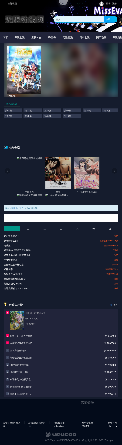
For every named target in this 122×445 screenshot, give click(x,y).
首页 (5, 37)
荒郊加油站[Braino (13, 283)
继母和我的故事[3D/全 (15, 278)
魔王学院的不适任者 (14, 264)
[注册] (14, 207)
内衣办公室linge (18, 350)
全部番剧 (12, 3)
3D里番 (51, 37)
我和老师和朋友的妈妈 (21, 386)
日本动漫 (84, 37)
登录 (108, 3)
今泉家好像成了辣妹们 (21, 343)
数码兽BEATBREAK (13, 274)
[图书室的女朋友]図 (19, 364)
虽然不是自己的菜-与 (20, 393)
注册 (114, 3)
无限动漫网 (24, 19)
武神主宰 (8, 269)
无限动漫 (68, 37)
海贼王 (7, 245)
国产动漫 (101, 37)
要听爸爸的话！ (11, 235)
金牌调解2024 (11, 240)
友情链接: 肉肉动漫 (11, 422)
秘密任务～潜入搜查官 (21, 335)
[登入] (21, 207)
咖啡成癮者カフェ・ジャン (17, 288)
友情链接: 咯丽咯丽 (36, 422)
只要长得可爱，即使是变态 (17, 254)
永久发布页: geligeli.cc (59, 422)
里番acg (36, 37)
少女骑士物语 (10, 259)
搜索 (108, 19)
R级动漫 (20, 37)
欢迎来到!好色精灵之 (20, 379)
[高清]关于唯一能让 (19, 372)
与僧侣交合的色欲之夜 (21, 357)
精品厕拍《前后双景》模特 (17, 250)
